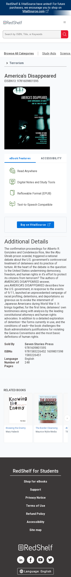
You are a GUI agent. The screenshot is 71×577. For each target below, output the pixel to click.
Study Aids (49, 53)
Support (35, 489)
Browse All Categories (19, 53)
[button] (35, 171)
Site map (35, 530)
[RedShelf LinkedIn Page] (20, 562)
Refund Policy (35, 514)
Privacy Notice (35, 497)
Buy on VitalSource (34, 224)
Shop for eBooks (35, 481)
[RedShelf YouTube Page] (40, 562)
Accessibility (35, 522)
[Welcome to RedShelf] (13, 22)
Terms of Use (35, 505)
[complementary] (35, 411)
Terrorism (16, 63)
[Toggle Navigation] (64, 22)
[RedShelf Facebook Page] (30, 562)
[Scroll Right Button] (67, 418)
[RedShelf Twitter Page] (50, 562)
